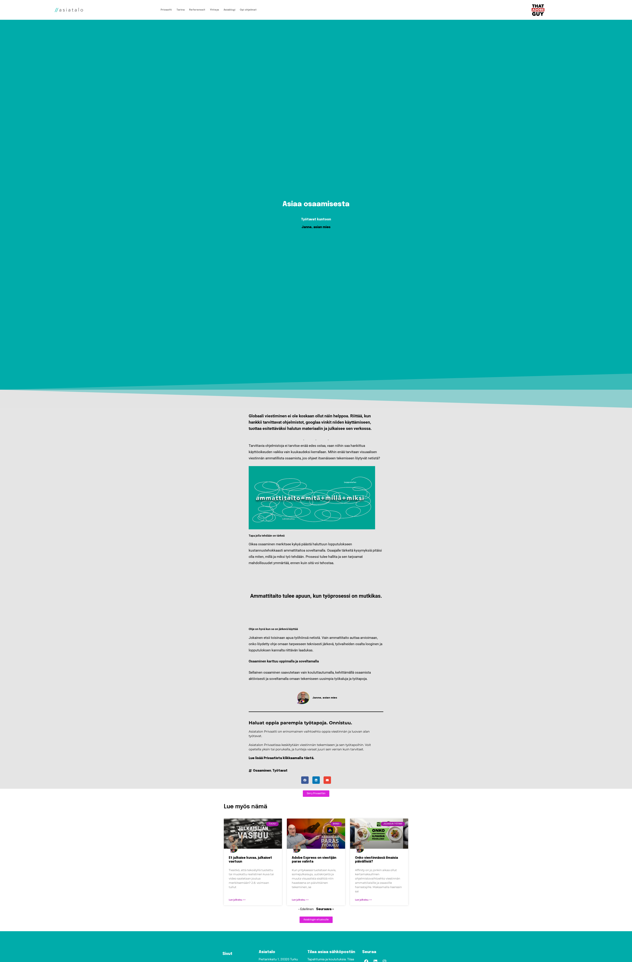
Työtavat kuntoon (316, 219)
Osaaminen (262, 770)
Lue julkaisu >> (237, 899)
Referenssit (197, 10)
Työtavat (280, 770)
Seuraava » (325, 909)
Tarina (180, 10)
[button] (305, 780)
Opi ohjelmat (248, 10)
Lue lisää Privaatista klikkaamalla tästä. (281, 758)
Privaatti (166, 10)
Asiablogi (229, 10)
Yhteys (214, 10)
